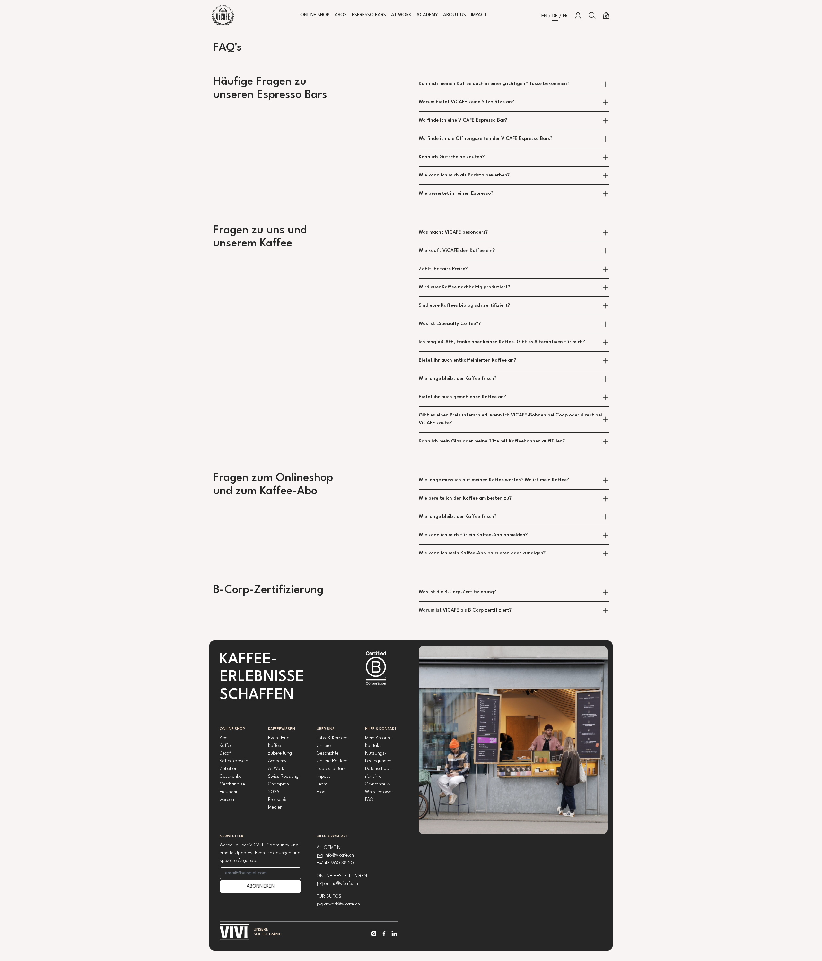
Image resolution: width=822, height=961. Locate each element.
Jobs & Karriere (332, 738)
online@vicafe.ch (341, 883)
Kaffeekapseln (234, 761)
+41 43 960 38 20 (335, 863)
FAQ (369, 799)
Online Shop (314, 15)
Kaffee (226, 745)
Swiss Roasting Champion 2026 (283, 784)
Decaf (225, 753)
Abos (341, 15)
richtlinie (373, 776)
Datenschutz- (378, 769)
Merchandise (232, 784)
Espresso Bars (369, 15)
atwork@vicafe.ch (342, 904)
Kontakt (373, 745)
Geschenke (230, 776)
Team (322, 784)
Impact (479, 15)
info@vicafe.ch (339, 855)
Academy (427, 15)
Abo (224, 738)
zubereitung (280, 753)
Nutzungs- (376, 753)
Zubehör (228, 769)
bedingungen (378, 761)
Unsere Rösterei (332, 761)
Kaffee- (275, 745)
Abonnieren (261, 886)
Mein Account (378, 738)
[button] (592, 15)
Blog (321, 792)
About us (454, 15)
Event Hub (278, 738)
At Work (401, 15)
